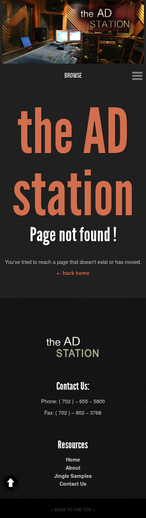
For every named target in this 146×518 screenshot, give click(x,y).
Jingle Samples (73, 475)
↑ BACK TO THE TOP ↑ (73, 510)
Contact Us (73, 483)
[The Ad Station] (73, 353)
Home (73, 459)
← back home (73, 272)
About (73, 467)
